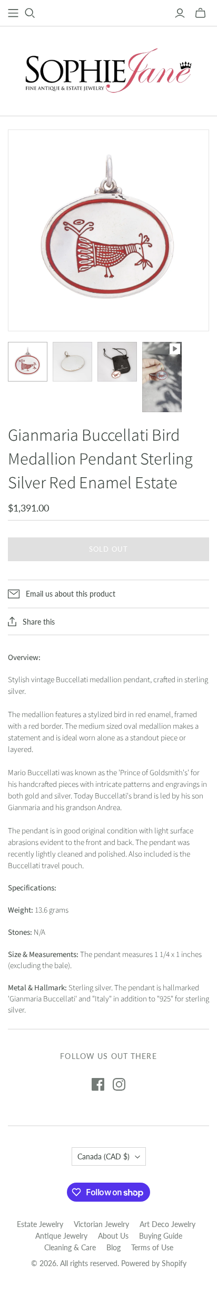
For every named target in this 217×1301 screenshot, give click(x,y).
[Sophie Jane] (108, 69)
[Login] (179, 13)
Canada (103, 1156)
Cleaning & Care (70, 1247)
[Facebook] (98, 1084)
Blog (113, 1247)
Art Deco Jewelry (167, 1224)
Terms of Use (152, 1247)
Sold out (108, 549)
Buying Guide (160, 1235)
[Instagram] (119, 1084)
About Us (113, 1235)
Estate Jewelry (40, 1224)
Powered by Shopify (153, 1263)
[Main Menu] (13, 13)
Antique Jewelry (61, 1235)
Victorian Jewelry (101, 1224)
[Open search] (30, 13)
